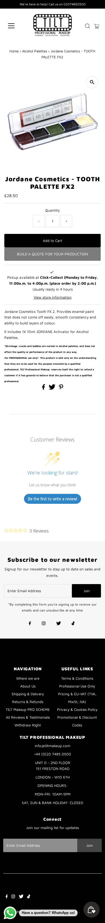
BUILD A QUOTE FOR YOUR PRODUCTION (52, 254)
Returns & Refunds (27, 702)
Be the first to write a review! (52, 498)
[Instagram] (43, 623)
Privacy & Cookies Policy (77, 709)
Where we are (27, 678)
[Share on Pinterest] (61, 388)
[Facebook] (29, 623)
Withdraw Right (28, 725)
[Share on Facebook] (44, 388)
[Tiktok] (73, 623)
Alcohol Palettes (34, 51)
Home (14, 51)
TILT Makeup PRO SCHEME (28, 709)
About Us (28, 686)
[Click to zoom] (92, 82)
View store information (53, 297)
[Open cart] (96, 25)
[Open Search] (87, 26)
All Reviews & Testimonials (28, 717)
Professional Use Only (77, 686)
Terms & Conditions (77, 678)
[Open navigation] (15, 25)
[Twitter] (58, 623)
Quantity (52, 210)
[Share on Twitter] (53, 388)
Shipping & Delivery (28, 694)
